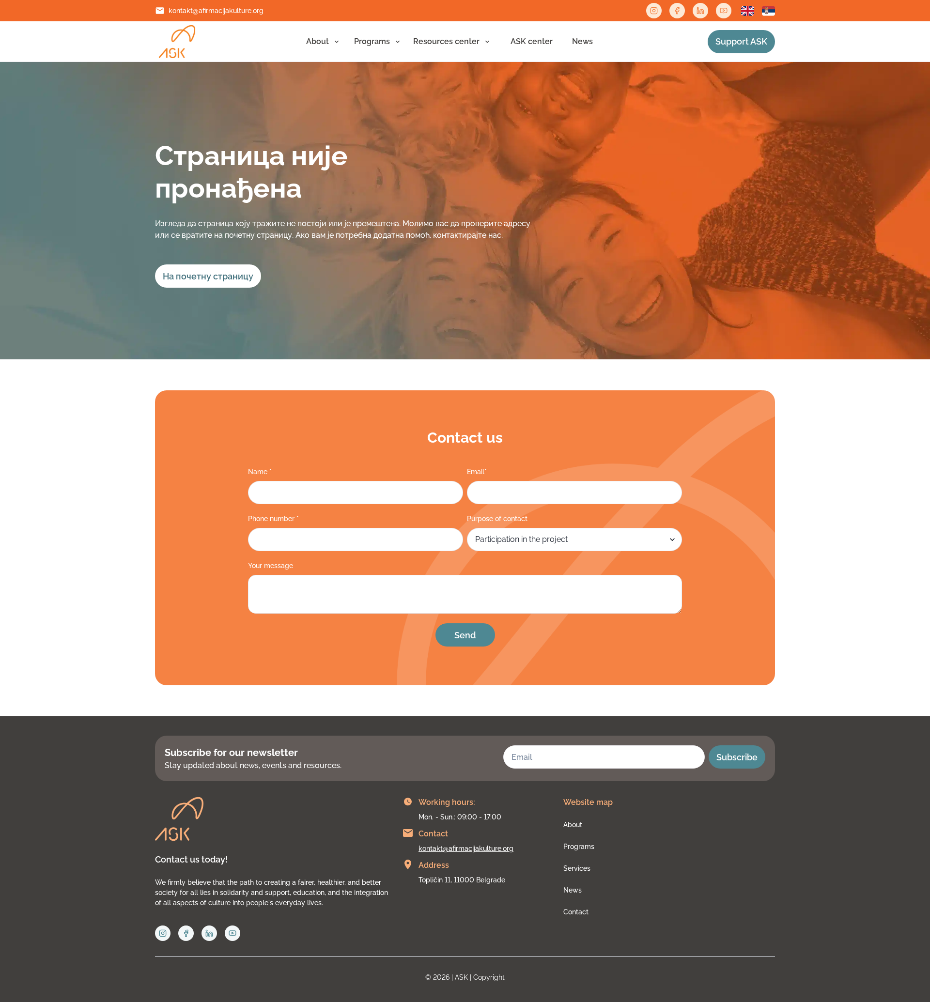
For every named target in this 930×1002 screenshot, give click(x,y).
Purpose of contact (497, 519)
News (582, 41)
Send (465, 635)
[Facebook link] (677, 10)
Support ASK (741, 41)
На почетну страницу (208, 276)
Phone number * (273, 519)
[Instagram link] (654, 10)
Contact (576, 912)
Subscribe (737, 757)
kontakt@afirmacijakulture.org (216, 11)
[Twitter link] (723, 10)
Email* (477, 472)
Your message (270, 566)
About (317, 41)
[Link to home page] (177, 41)
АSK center (532, 41)
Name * (260, 472)
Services (576, 868)
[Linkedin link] (700, 10)
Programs (372, 41)
